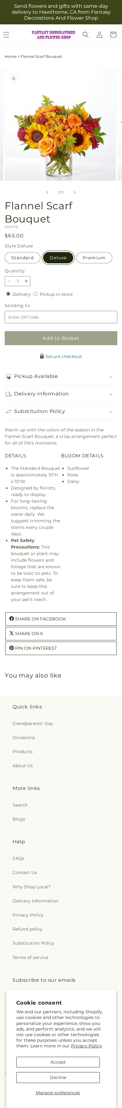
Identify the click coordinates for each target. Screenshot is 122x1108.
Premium (94, 258)
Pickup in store (56, 294)
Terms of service (30, 957)
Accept (58, 1062)
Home (11, 56)
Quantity (15, 271)
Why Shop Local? (32, 887)
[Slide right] (75, 192)
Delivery (22, 294)
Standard (22, 258)
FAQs (18, 858)
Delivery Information (35, 901)
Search (20, 805)
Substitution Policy (33, 943)
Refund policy (28, 929)
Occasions (24, 737)
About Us (23, 765)
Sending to (27, 305)
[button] (86, 35)
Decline (58, 1077)
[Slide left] (47, 192)
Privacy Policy (86, 1046)
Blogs (19, 819)
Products (23, 751)
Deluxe (58, 258)
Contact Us (25, 872)
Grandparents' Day (33, 723)
